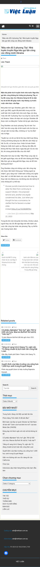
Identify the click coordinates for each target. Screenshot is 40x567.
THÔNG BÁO (7, 501)
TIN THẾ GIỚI (5, 245)
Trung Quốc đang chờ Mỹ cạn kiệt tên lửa (18, 414)
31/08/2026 (7, 327)
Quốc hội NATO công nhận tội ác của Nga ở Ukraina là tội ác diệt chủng (9, 261)
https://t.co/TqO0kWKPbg (21, 209)
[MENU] (37, 26)
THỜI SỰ (6, 499)
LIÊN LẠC (6, 509)
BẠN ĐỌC (6, 507)
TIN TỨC (6, 496)
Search (5, 385)
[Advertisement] (20, 296)
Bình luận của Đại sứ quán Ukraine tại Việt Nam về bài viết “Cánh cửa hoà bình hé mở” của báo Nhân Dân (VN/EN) (20, 424)
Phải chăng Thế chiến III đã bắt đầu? (16, 418)
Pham (4, 58)
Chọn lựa (6, 464)
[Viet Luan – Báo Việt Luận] (3, 26)
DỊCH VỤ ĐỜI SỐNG (10, 504)
